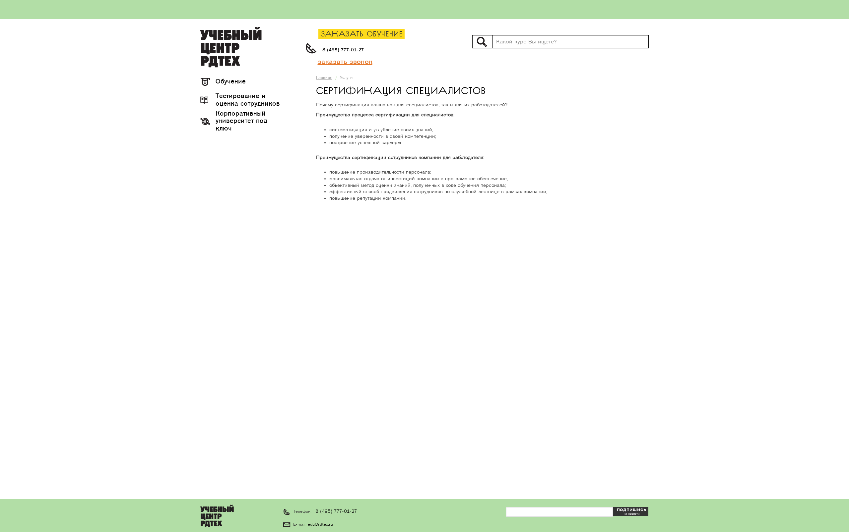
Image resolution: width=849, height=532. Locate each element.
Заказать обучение (362, 34)
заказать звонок (345, 62)
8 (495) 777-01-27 (343, 50)
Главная (324, 78)
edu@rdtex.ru (320, 524)
